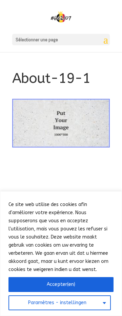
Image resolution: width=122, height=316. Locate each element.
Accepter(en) (61, 284)
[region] (61, 253)
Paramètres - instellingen (57, 303)
